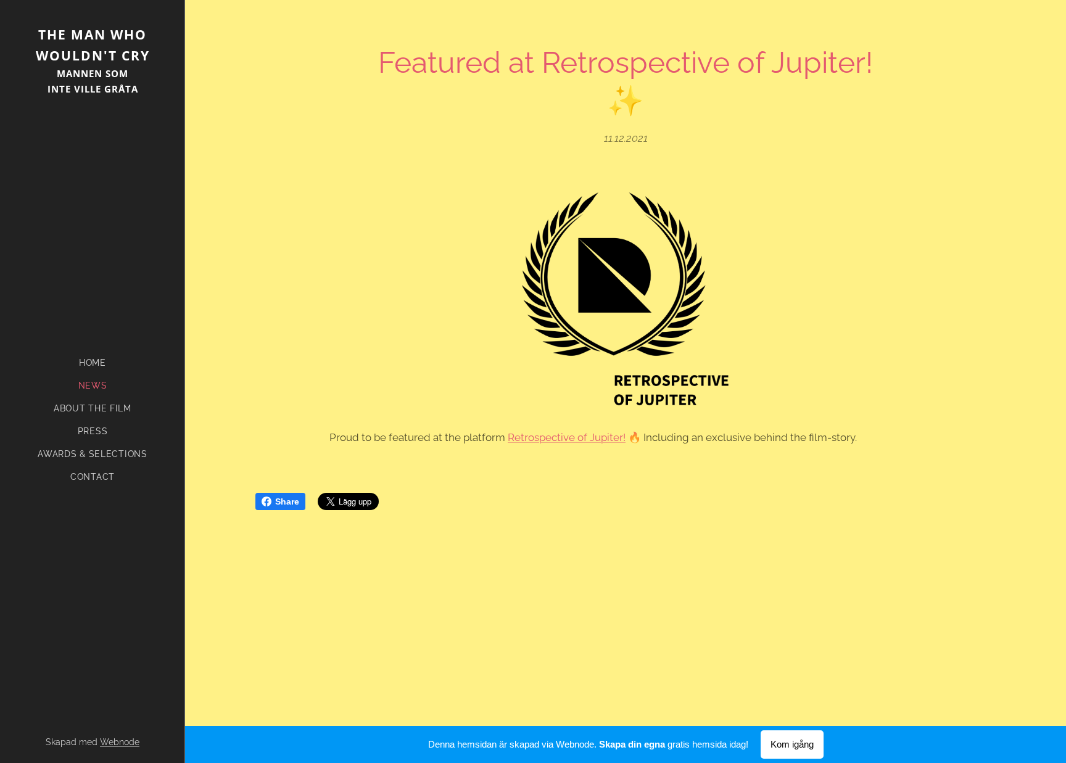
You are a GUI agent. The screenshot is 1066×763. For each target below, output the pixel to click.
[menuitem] (92, 363)
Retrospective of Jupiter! (567, 437)
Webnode (119, 742)
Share (287, 501)
